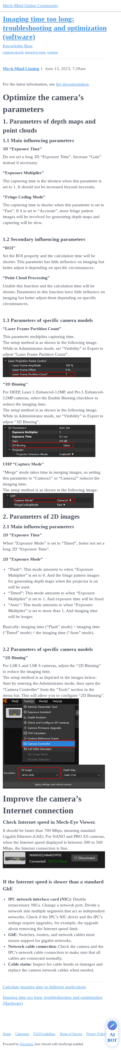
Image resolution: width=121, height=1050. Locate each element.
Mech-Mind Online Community (30, 5)
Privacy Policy (96, 1034)
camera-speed (13, 52)
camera (52, 52)
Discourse (26, 1044)
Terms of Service (71, 1034)
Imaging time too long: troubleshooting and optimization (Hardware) (52, 1000)
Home (7, 1034)
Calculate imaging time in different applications (44, 987)
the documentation (72, 84)
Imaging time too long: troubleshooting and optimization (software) (55, 28)
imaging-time (35, 52)
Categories (22, 1034)
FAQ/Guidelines (44, 1034)
